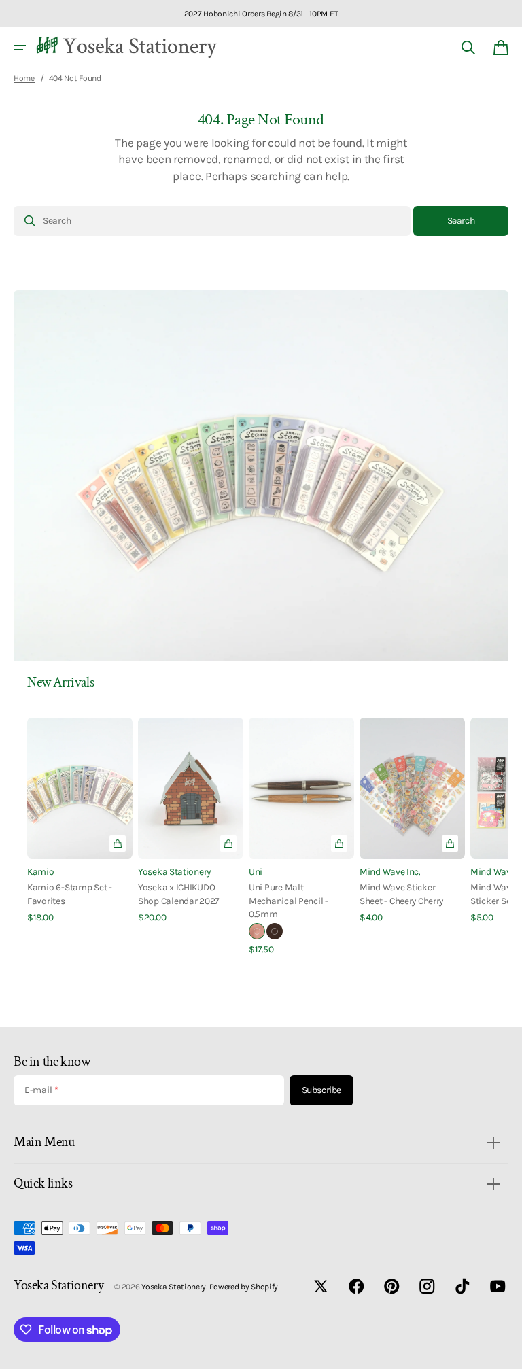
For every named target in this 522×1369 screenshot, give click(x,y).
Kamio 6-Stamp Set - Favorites (69, 893)
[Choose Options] (118, 844)
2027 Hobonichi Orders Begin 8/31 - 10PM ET (261, 13)
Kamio (40, 871)
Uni (255, 871)
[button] (20, 48)
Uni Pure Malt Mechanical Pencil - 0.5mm (288, 900)
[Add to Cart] (228, 844)
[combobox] (212, 221)
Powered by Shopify (244, 1287)
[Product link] (80, 821)
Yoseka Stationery (174, 871)
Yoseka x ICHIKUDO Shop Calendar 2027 (178, 893)
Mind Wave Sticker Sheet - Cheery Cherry (401, 893)
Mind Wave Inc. (390, 871)
